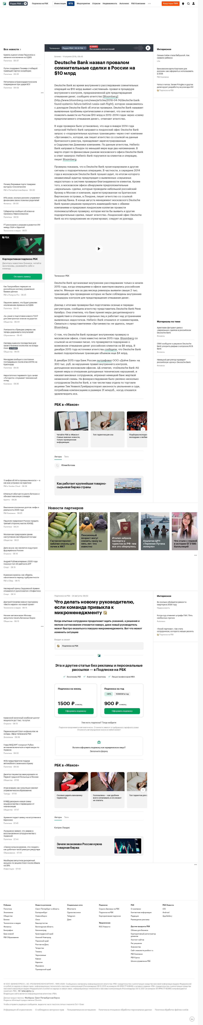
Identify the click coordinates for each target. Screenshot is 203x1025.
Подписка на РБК (106, 912)
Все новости (11, 49)
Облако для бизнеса (139, 930)
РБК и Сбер (8, 580)
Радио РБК (15, 4)
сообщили (110, 349)
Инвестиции (9, 868)
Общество (8, 321)
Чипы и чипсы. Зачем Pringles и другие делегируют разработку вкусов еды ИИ (175, 85)
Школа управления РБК (140, 961)
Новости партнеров (65, 508)
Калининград (40, 930)
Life (158, 60)
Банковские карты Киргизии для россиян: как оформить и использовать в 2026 (175, 71)
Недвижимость (163, 607)
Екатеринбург (41, 912)
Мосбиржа (29, 997)
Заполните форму (99, 750)
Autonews (161, 621)
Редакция (135, 916)
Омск (37, 919)
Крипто (7, 499)
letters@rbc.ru (28, 990)
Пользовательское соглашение (81, 1009)
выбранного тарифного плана (125, 727)
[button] (183, 3)
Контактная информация (141, 912)
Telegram (71, 916)
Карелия (39, 962)
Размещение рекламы (140, 919)
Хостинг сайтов (137, 939)
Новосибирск (41, 916)
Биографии (8, 930)
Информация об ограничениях (18, 1009)
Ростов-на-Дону (42, 944)
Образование (9, 335)
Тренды (7, 793)
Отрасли (7, 553)
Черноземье (40, 955)
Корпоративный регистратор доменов (143, 934)
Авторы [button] (58, 456)
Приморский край (43, 969)
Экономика (8, 736)
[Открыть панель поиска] (188, 3)
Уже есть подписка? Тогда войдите (99, 722)
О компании (136, 908)
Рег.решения (136, 943)
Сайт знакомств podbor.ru (142, 950)
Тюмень (38, 951)
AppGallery (167, 916)
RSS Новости (104, 926)
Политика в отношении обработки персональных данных (125, 1009)
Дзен (69, 919)
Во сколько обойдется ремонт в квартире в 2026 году (171, 603)
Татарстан (39, 948)
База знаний (9, 933)
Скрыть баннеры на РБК (109, 908)
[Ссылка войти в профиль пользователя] (193, 3)
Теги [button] (66, 456)
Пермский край (42, 941)
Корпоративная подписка (110, 916)
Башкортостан (41, 923)
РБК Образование (11, 937)
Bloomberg (110, 96)
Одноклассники (74, 912)
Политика (8, 60)
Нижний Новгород (43, 937)
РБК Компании (9, 512)
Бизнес (57, 56)
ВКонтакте (71, 908)
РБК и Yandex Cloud (12, 485)
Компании (8, 383)
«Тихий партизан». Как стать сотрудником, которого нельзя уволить (175, 629)
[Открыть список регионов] (183, 3)
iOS (164, 908)
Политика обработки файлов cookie (171, 1009)
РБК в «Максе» (66, 404)
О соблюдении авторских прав (49, 1009)
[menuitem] (40, 3)
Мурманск (39, 965)
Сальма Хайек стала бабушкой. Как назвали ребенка (173, 56)
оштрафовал (104, 360)
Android (166, 912)
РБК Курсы (135, 957)
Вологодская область (44, 926)
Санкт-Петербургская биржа (47, 997)
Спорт (6, 566)
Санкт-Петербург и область (47, 908)
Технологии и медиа (12, 230)
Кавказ (38, 958)
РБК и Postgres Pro (11, 294)
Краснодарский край (44, 933)
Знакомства (136, 946)
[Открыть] (22, 4)
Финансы (7, 203)
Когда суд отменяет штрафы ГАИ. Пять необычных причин (174, 616)
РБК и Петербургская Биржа (16, 189)
